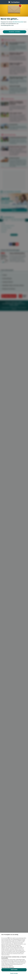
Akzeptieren (14, 969)
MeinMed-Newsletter (18, 22)
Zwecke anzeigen (14, 973)
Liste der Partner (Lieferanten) (7, 967)
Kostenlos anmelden (14, 31)
